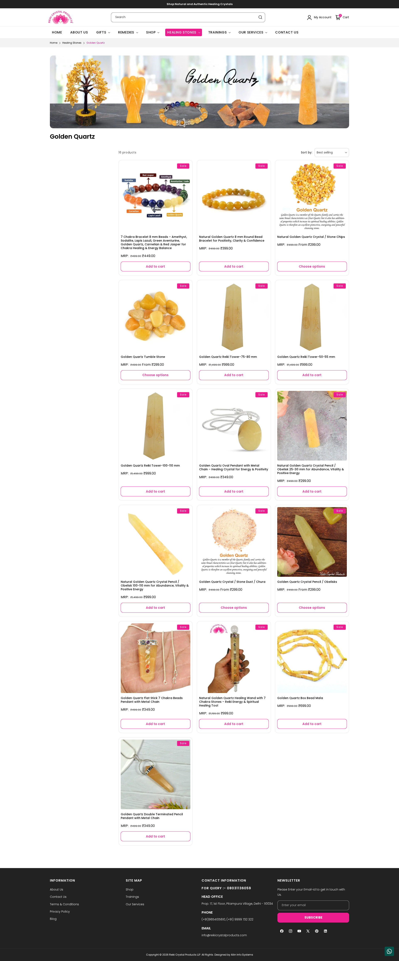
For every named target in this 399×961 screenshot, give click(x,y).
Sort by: (306, 152)
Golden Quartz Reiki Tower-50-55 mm (306, 357)
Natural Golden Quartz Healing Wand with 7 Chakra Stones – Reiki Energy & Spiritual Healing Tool (232, 702)
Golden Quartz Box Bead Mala (300, 698)
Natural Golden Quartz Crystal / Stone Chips (311, 236)
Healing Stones (181, 32)
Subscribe (313, 917)
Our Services (251, 32)
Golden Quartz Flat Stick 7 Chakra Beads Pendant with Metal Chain (152, 700)
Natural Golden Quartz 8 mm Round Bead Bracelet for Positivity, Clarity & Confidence (231, 238)
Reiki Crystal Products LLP (184, 954)
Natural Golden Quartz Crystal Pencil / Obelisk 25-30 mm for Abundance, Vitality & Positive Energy (310, 469)
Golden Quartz (95, 42)
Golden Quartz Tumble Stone (143, 357)
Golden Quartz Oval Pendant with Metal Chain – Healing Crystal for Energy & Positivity (233, 467)
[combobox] (188, 17)
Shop (150, 32)
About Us (56, 889)
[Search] (260, 17)
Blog (53, 919)
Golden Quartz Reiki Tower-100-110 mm (150, 465)
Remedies (126, 32)
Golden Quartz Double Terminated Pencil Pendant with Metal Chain (152, 816)
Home (53, 42)
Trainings (217, 32)
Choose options (312, 266)
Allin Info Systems (242, 954)
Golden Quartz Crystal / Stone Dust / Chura (232, 582)
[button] (342, 17)
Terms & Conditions (64, 904)
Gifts (101, 32)
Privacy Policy (60, 911)
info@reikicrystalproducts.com (224, 935)
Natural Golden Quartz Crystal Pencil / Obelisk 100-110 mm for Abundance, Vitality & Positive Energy (155, 585)
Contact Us (58, 897)
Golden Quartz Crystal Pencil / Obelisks (307, 582)
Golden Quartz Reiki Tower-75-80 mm (228, 357)
